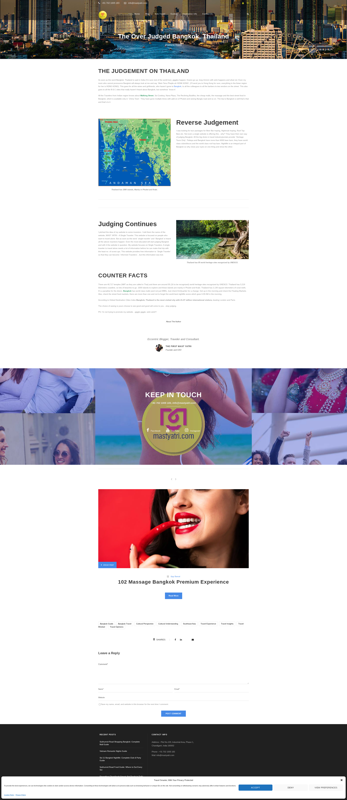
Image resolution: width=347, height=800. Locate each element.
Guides (174, 14)
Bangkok (177, 86)
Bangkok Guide (106, 624)
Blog (147, 14)
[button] (341, 780)
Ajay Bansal (175, 576)
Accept (255, 787)
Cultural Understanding (168, 624)
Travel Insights (227, 624)
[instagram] (248, 3)
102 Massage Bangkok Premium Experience (173, 582)
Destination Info (189, 14)
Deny (291, 787)
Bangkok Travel (124, 624)
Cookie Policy (9, 795)
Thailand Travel (173, 44)
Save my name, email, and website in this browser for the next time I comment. (135, 704)
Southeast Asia (189, 624)
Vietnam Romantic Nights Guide (113, 751)
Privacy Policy (21, 795)
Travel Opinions (116, 627)
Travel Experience (208, 624)
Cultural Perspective (144, 624)
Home (137, 14)
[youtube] (243, 3)
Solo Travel (160, 14)
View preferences (326, 787)
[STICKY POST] (173, 528)
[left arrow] (172, 479)
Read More (174, 596)
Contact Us (207, 14)
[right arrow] (175, 479)
